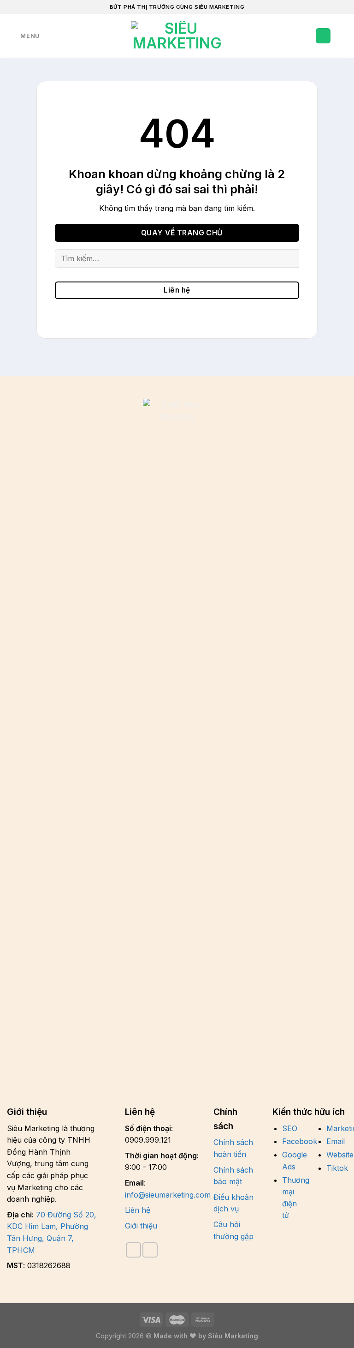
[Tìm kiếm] (50, 35)
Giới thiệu (141, 1225)
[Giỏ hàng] (342, 36)
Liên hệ (137, 1210)
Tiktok (337, 1168)
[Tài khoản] (323, 35)
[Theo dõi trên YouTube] (150, 1250)
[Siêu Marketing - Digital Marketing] (177, 36)
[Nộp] (288, 258)
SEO (289, 1128)
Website (340, 1154)
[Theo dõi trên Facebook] (133, 1250)
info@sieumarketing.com (168, 1194)
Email (335, 1141)
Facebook (299, 1141)
